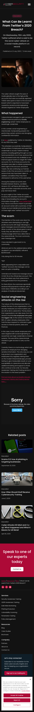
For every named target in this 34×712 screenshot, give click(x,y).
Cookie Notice (25, 691)
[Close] (30, 679)
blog (6, 140)
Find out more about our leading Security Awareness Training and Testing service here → (15, 379)
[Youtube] (10, 587)
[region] (17, 694)
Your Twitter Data (25, 201)
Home (3, 581)
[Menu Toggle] (29, 4)
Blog (17, 581)
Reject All (17, 700)
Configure (16, 705)
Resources (10, 581)
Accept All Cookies (17, 695)
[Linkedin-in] (2, 587)
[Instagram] (6, 587)
